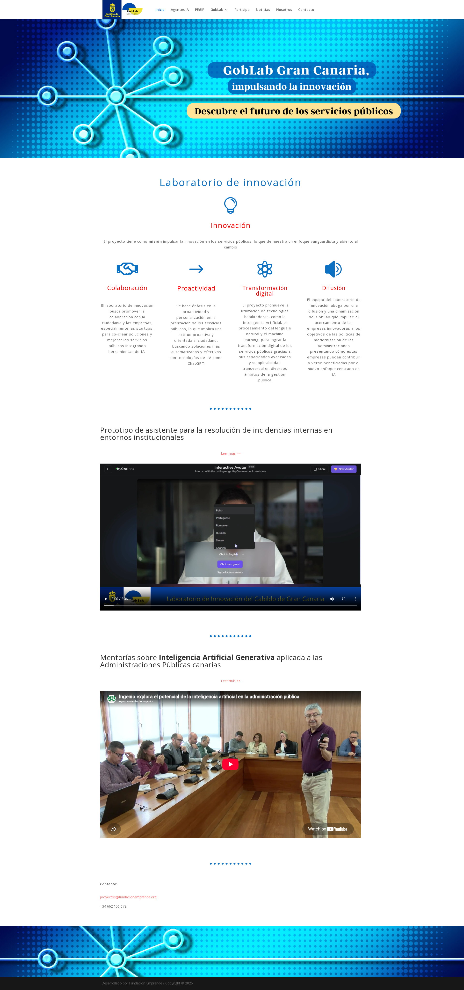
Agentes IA (180, 10)
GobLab (216, 10)
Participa (242, 10)
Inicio (160, 10)
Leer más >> (230, 453)
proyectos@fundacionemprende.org (128, 897)
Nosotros (284, 10)
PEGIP (199, 10)
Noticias (263, 10)
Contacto (306, 10)
